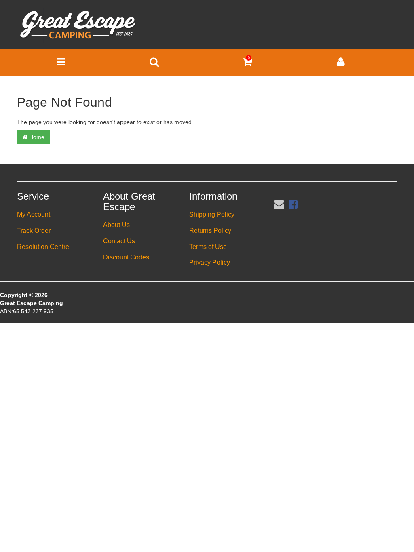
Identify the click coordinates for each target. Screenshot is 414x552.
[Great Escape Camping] (78, 25)
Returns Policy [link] (210, 230)
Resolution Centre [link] (43, 246)
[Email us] (279, 204)
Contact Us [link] (119, 241)
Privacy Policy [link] (209, 262)
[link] (293, 204)
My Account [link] (33, 214)
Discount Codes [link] (126, 257)
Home (35, 137)
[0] (247, 64)
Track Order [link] (34, 230)
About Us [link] (116, 224)
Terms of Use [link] (208, 246)
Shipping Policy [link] (211, 214)
